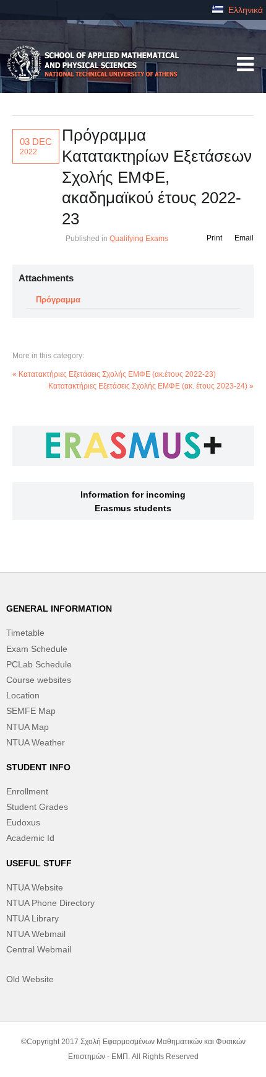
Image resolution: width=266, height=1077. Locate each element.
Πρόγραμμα (58, 299)
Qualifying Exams (138, 238)
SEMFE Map (31, 711)
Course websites (38, 680)
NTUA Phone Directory (50, 903)
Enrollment (27, 791)
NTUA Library (32, 918)
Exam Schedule (36, 649)
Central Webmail (38, 949)
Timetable (25, 633)
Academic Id (30, 838)
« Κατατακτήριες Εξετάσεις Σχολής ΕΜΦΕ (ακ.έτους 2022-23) (114, 374)
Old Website (30, 979)
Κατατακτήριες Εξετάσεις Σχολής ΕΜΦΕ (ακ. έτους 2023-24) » (151, 386)
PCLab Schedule (39, 664)
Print (214, 238)
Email (244, 238)
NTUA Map (27, 727)
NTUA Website (34, 887)
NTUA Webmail (36, 934)
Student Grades (37, 807)
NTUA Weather (35, 742)
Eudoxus (23, 822)
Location (23, 695)
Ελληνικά (244, 10)
